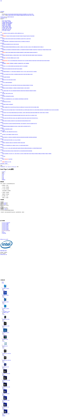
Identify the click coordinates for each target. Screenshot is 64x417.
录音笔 (26, 74)
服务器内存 (10, 137)
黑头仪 (29, 115)
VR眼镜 (25, 52)
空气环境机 (31, 85)
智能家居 (10, 22)
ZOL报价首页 (2, 166)
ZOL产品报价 (2, 17)
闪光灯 (23, 60)
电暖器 (13, 112)
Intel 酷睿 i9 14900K (5, 295)
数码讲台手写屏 (28, 120)
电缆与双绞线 (7, 150)
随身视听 (1, 73)
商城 (11, 14)
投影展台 (9, 120)
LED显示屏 (28, 123)
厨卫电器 (3, 27)
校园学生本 (24, 41)
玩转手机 (15, 15)
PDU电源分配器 (22, 150)
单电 (8, 57)
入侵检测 (13, 145)
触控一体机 (21, 123)
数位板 (18, 68)
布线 (10, 29)
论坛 (27, 14)
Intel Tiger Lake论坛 (5, 227)
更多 (3, 15)
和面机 (38, 109)
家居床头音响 (20, 74)
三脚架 (19, 60)
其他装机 (35, 71)
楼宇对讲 (12, 131)
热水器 (11, 107)
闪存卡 (9, 60)
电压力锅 (6, 109)
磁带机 (14, 148)
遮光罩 (21, 60)
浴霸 (29, 107)
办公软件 (6, 134)
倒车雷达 (17, 153)
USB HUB (4, 82)
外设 (6, 24)
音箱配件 (20, 68)
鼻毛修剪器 (14, 115)
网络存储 (1, 147)
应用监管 (26, 145)
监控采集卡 (16, 126)
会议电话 (22, 38)
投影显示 (1, 119)
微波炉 (14, 109)
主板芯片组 (28, 71)
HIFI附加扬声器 (8, 96)
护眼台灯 (43, 112)
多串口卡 (22, 71)
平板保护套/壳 (35, 49)
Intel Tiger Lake (13, 166)
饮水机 (55, 109)
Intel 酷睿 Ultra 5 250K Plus (6, 360)
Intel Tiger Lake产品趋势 (6, 230)
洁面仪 (26, 115)
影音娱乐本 (28, 41)
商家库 (17, 14)
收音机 (41, 112)
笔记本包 (11, 44)
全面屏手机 (12, 33)
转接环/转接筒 (39, 60)
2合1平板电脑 (21, 49)
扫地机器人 (21, 112)
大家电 (3, 26)
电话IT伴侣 (15, 38)
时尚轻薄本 (16, 41)
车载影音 (43, 153)
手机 (3, 20)
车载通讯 (49, 153)
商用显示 (1, 122)
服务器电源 (35, 137)
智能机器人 (11, 55)
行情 (22, 14)
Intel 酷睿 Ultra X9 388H (6, 373)
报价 (3, 254)
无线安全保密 (22, 142)
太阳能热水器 (22, 107)
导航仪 (3, 153)
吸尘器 (17, 112)
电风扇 (29, 112)
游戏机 (10, 26)
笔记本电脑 (2, 40)
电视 (3, 85)
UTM (5, 145)
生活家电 (10, 27)
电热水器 (18, 107)
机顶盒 (21, 85)
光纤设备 (11, 150)
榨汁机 (33, 109)
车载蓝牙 (46, 153)
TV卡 (11, 71)
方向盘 (11, 90)
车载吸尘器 (40, 153)
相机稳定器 (4, 60)
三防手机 (8, 33)
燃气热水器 (14, 107)
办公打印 (3, 28)
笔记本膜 (17, 44)
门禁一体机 (6, 131)
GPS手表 (3, 156)
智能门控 (21, 55)
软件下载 (31, 14)
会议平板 (3, 123)
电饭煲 (3, 109)
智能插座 (3, 55)
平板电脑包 (31, 49)
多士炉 (23, 109)
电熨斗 (38, 112)
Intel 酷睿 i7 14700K (5, 301)
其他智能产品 (35, 52)
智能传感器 (7, 55)
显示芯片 (31, 71)
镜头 (7, 60)
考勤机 (3, 131)
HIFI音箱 (12, 96)
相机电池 (30, 60)
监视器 (21, 126)
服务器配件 (27, 137)
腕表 (9, 52)
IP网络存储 (26, 148)
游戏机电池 (18, 90)
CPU (6, 166)
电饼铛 (19, 109)
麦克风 (31, 74)
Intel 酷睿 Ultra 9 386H (5, 393)
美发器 (22, 115)
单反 (6, 23)
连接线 (50, 49)
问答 (29, 14)
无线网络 (1, 141)
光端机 (19, 126)
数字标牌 (17, 123)
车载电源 (36, 153)
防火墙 (3, 145)
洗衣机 (7, 85)
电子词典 (8, 79)
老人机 (22, 33)
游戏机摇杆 (31, 90)
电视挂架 (24, 85)
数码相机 (3, 23)
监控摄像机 (4, 126)
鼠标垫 (15, 68)
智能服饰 (18, 52)
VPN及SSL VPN (17, 145)
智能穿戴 (7, 22)
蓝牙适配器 (4, 71)
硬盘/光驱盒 (14, 71)
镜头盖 (43, 60)
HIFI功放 (9, 101)
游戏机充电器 (23, 90)
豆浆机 (36, 109)
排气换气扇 (32, 107)
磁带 (41, 148)
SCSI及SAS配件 (10, 148)
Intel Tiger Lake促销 (5, 229)
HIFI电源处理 (11, 104)
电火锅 (9, 109)
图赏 (33, 15)
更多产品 (35, 123)
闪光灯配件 (27, 60)
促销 (3, 178)
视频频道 (18, 15)
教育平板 (6, 123)
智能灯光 (17, 55)
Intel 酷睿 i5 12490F (5, 312)
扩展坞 (14, 44)
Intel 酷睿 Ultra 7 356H (5, 413)
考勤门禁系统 (2, 130)
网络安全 (1, 144)
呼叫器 (29, 38)
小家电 (7, 27)
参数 (1, 254)
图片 (3, 173)
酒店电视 (14, 123)
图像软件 (10, 134)
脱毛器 (11, 115)
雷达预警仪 (6, 153)
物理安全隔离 (23, 145)
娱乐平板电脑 (12, 49)
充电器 (33, 60)
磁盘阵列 (19, 148)
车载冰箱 (33, 153)
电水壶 (50, 109)
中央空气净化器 (8, 112)
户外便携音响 (16, 74)
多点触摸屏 (32, 123)
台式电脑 (9, 21)
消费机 (10, 131)
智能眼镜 (11, 52)
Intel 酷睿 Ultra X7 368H (6, 380)
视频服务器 (12, 126)
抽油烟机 (6, 107)
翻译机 (3, 79)
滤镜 (16, 60)
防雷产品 (17, 150)
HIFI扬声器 (2, 95)
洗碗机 (35, 107)
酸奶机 (48, 109)
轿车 (10, 161)
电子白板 (15, 120)
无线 (8, 29)
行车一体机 (14, 153)
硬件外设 (1, 67)
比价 (3, 175)
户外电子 (1, 155)
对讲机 (6, 38)
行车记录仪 (10, 153)
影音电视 (6, 26)
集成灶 (3, 107)
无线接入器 (11, 142)
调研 (21, 14)
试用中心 (31, 15)
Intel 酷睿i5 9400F (5, 339)
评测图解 (21, 15)
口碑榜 (9, 15)
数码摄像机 (10, 23)
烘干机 (9, 85)
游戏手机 (5, 33)
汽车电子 (8, 30)
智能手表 (3, 52)
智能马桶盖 (29, 55)
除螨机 (36, 112)
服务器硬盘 (14, 137)
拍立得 (15, 57)
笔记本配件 (2, 43)
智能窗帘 (32, 55)
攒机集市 (3, 179)
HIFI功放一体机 (4, 93)
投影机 (3, 120)
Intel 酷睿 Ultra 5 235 (5, 366)
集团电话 (3, 38)
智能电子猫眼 (25, 55)
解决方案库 (27, 15)
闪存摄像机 (19, 63)
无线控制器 (15, 142)
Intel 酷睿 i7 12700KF (5, 332)
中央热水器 (26, 107)
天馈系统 (18, 142)
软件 (10, 28)
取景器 (45, 60)
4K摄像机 (7, 63)
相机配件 (1, 59)
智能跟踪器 (22, 52)
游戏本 (13, 41)
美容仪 (24, 115)
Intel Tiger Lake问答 (5, 228)
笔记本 (3, 21)
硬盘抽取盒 (30, 148)
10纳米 (5, 204)
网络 (6, 29)
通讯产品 (8, 20)
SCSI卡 (6, 148)
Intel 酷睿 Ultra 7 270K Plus (6, 353)
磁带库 (16, 148)
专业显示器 (10, 123)
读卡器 (11, 60)
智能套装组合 (40, 55)
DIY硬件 (3, 24)
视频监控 (1, 125)
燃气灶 (9, 107)
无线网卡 (3, 142)
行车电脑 (24, 153)
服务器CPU (6, 137)
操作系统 (3, 134)
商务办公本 (20, 41)
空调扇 (26, 112)
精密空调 (26, 150)
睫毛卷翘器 (18, 115)
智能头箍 (14, 52)
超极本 (6, 21)
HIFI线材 (6, 104)
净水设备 (44, 109)
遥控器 (19, 85)
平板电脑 (3, 22)
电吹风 (6, 115)
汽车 (3, 30)
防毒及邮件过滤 (9, 145)
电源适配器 (8, 44)
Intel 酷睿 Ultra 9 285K (5, 319)
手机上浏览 (4, 233)
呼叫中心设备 (26, 38)
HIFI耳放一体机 (10, 93)
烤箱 (21, 109)
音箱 (7, 68)
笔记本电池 (4, 44)
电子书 (6, 79)
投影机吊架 (19, 120)
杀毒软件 (13, 134)
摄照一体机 (23, 63)
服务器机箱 (31, 137)
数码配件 (10, 82)
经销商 (15, 14)
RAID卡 (3, 148)
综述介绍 (3, 171)
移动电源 (9, 25)
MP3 (6, 25)
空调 (4, 85)
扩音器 (24, 74)
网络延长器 (38, 148)
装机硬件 (1, 65)
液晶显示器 (4, 68)
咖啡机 (57, 109)
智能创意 (36, 55)
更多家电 (47, 112)
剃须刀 (3, 115)
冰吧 (17, 85)
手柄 (9, 90)
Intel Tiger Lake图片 (5, 224)
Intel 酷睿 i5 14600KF (5, 288)
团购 (12, 14)
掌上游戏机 (4, 90)
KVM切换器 (34, 148)
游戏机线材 (27, 90)
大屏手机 (15, 33)
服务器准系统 (22, 137)
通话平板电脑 (17, 49)
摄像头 (29, 74)
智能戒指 (31, 52)
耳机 (9, 74)
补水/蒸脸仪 (32, 115)
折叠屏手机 (19, 33)
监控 (8, 28)
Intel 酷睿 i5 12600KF (5, 308)
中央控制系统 (25, 126)
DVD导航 (21, 153)
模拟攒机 (25, 14)
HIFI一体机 (2, 92)
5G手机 (5, 20)
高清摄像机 (11, 63)
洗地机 (24, 112)
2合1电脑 (10, 41)
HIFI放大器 (2, 100)
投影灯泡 (6, 120)
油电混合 (6, 161)
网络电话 (18, 38)
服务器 (3, 29)
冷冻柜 (13, 85)
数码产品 (3, 25)
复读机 (11, 79)
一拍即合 (5, 163)
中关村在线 (2, 11)
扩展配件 (1, 70)
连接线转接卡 (18, 71)
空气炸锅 (16, 109)
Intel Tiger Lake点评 (5, 225)
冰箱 (11, 85)
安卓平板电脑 (7, 49)
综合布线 (3, 150)
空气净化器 (4, 112)
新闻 (19, 14)
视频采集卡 (8, 71)
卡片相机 (17, 57)
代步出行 (1, 158)
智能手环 (6, 52)
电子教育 (1, 78)
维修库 (24, 15)
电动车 (5, 30)
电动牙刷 (8, 115)
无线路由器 (7, 142)
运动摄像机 (15, 63)
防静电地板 (30, 150)
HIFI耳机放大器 (4, 101)
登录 (1, 0)
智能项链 (28, 52)
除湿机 (34, 112)
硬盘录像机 (8, 126)
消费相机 (11, 57)
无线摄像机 (27, 63)
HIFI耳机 (3, 96)
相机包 (35, 60)
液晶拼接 (24, 123)
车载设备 (47, 49)
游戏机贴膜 (14, 90)
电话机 (9, 38)
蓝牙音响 (11, 74)
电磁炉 (11, 109)
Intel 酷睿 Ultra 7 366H (5, 400)
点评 (3, 174)
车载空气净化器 (28, 153)
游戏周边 (34, 90)
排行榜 (9, 14)
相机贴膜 (14, 60)
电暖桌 (15, 112)
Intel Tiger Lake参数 (5, 223)
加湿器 (31, 112)
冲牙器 (35, 115)
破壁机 (26, 109)
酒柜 (15, 85)
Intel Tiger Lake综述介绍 (6, 222)
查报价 (6, 14)
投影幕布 (12, 120)
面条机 (28, 109)
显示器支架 (23, 120)
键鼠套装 (9, 68)
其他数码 (1, 81)
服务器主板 (18, 137)
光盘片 (25, 71)
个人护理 (1, 114)
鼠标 (12, 68)
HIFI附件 (1, 103)
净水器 (53, 109)
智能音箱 (14, 55)
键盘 (13, 68)
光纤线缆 (14, 150)
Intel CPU (9, 166)
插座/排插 (7, 82)
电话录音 (11, 38)
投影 (6, 28)
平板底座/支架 (40, 49)
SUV (8, 161)
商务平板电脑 (26, 49)
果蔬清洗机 (41, 109)
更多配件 (48, 60)
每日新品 (11, 15)
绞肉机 (31, 109)
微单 (9, 57)
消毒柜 (38, 107)
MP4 (4, 74)
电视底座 (27, 85)
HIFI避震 (3, 104)
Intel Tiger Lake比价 (5, 226)
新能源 (3, 161)
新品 (3, 163)
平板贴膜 (44, 49)
